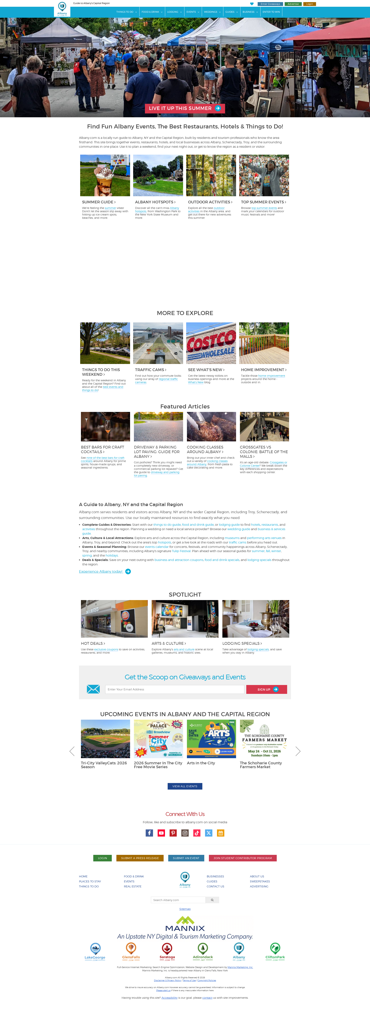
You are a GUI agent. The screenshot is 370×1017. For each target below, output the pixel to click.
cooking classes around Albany (207, 462)
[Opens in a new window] (95, 951)
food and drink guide (198, 525)
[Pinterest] (173, 833)
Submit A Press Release (140, 858)
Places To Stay (90, 881)
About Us (257, 876)
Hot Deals (92, 643)
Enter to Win (271, 11)
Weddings (210, 11)
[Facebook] (149, 833)
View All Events (184, 786)
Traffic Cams (149, 369)
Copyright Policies (207, 980)
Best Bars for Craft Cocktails (102, 449)
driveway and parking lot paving (156, 473)
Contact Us (215, 886)
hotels (255, 525)
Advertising (259, 886)
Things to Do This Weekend (101, 372)
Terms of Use (189, 980)
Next (298, 751)
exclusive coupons (106, 649)
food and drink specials (222, 560)
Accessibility (169, 997)
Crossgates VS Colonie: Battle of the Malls (264, 452)
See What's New (205, 369)
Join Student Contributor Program (243, 858)
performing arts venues (264, 538)
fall (268, 551)
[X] (208, 833)
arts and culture (184, 649)
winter (276, 551)
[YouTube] (161, 833)
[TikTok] (197, 833)
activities (88, 529)
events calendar (157, 547)
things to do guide (167, 525)
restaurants (270, 525)
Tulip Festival (181, 551)
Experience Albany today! (101, 571)
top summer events (264, 208)
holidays (112, 555)
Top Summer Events (262, 202)
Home (83, 876)
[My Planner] (220, 833)
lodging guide (229, 525)
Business (248, 11)
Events (191, 11)
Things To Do (124, 11)
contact (207, 997)
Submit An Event (186, 858)
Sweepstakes (260, 881)
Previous (71, 751)
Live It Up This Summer (181, 108)
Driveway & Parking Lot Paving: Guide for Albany (157, 452)
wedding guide (238, 529)
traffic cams (237, 542)
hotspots (164, 542)
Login (309, 4)
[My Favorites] (251, 4)
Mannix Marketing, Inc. (240, 967)
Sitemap (185, 909)
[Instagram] (185, 833)
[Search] (212, 900)
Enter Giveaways (270, 4)
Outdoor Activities (209, 202)
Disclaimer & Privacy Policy (167, 980)
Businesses (215, 876)
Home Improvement (262, 369)
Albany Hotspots (154, 202)
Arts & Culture (168, 643)
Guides (229, 11)
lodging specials (259, 560)
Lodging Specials (241, 643)
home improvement (271, 375)
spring (87, 555)
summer (110, 208)
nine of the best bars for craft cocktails (102, 459)
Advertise (293, 4)
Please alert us (163, 990)
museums (232, 538)
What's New (196, 382)
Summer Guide (97, 202)
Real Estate (132, 886)
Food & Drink (150, 11)
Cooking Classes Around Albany (205, 449)
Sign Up (264, 689)
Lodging (172, 11)
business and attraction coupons (179, 560)
